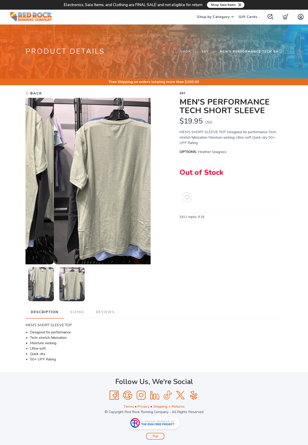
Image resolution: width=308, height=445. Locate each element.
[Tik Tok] (167, 395)
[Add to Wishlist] (187, 197)
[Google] (127, 395)
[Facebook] (114, 395)
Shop (185, 52)
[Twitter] (180, 395)
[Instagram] (141, 395)
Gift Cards (248, 16)
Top (155, 436)
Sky (205, 52)
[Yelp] (194, 395)
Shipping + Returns (169, 406)
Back (35, 93)
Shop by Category (213, 16)
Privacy (143, 406)
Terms (129, 406)
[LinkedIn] (154, 395)
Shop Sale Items (223, 5)
